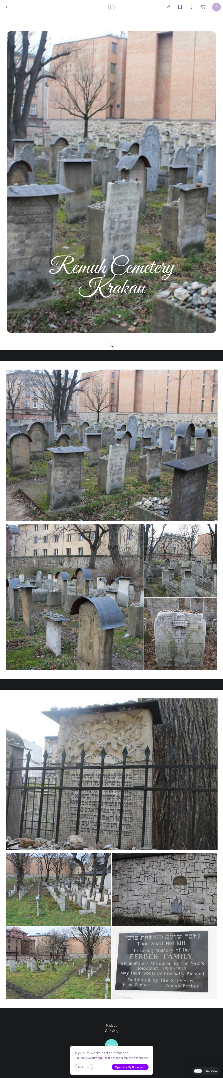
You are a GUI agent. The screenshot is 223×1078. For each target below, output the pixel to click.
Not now (84, 1067)
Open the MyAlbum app (130, 1067)
